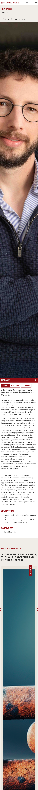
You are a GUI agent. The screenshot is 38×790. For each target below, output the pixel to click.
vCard (22, 19)
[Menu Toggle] (27, 2)
